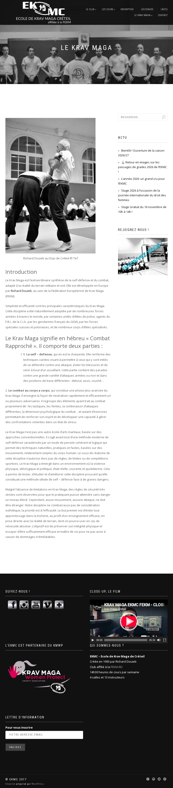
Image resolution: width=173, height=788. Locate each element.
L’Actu (164, 9)
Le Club (90, 9)
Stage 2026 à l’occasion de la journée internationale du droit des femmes (142, 195)
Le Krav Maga (142, 15)
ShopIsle (10, 783)
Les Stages (147, 9)
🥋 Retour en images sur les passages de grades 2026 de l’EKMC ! (142, 167)
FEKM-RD (117, 667)
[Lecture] (93, 640)
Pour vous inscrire (19, 727)
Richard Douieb (21, 291)
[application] (129, 621)
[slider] (125, 640)
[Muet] (159, 640)
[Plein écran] (164, 640)
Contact (163, 15)
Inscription (127, 9)
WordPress (37, 783)
